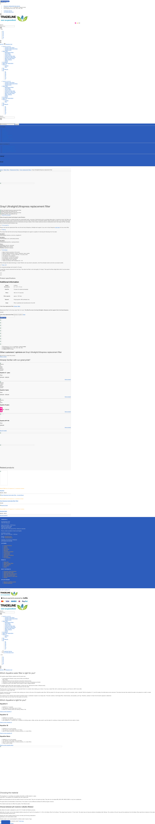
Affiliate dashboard (8, 583)
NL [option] (3, 31)
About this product (6, 215)
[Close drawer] (0, 3)
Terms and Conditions (7, 138)
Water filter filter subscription (9, 148)
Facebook (2, 164)
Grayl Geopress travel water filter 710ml (9, 501)
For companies (5, 141)
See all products (3, 515)
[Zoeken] (1, 28)
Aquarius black (3, 511)
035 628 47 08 (8, 536)
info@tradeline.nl (8, 537)
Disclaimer (4, 140)
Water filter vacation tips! (8, 149)
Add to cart (3, 317)
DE (5, 74)
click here (57, 227)
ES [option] (3, 35)
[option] (78, 31)
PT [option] (3, 36)
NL (5, 71)
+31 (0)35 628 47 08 (5, 159)
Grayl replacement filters (25, 169)
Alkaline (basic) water (7, 147)
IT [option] (2, 38)
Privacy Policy (5, 136)
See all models (3, 430)
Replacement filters (9, 52)
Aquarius (2, 490)
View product (68, 379)
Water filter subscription (7, 63)
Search (17, 124)
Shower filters (8, 54)
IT (5, 79)
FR (5, 73)
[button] (35, 215)
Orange (15, 306)
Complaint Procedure (7, 135)
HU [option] (3, 37)
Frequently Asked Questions (8, 146)
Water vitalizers (8, 59)
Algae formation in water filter (9, 151)
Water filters (5, 51)
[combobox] (7, 26)
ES (5, 75)
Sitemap (4, 152)
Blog (6, 67)
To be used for (5, 225)
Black (19, 306)
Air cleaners (5, 62)
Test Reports (5, 69)
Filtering (4, 229)
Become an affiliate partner (10, 581)
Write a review (3, 356)
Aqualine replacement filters (11, 48)
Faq (3, 68)
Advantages (4, 250)
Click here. (21, 821)
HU (5, 77)
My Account (5, 132)
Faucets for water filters (10, 57)
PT (5, 76)
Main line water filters (10, 58)
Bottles (6, 61)
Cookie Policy (5, 137)
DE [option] (3, 33)
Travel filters (7, 53)
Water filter (6, 562)
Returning (4, 134)
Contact (6, 65)
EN (3, 70)
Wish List (4, 131)
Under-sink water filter (10, 56)
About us (4, 64)
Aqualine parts (8, 50)
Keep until (4, 265)
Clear (24, 314)
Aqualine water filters (9, 47)
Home (1, 169)
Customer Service (6, 129)
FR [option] (3, 32)
